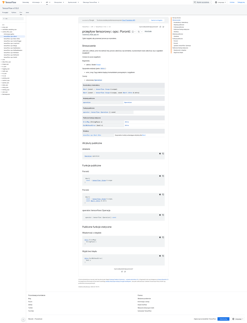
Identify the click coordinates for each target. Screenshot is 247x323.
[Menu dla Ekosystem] (64, 2)
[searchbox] (13, 18)
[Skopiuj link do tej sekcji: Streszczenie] (98, 46)
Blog (29, 298)
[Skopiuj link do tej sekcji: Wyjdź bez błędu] (99, 251)
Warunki (30, 319)
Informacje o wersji (143, 301)
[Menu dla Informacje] (42, 2)
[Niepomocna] (163, 26)
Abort (85, 89)
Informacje (36, 2)
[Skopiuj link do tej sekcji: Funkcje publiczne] (103, 166)
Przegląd (5, 12)
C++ (21, 12)
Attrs (103, 68)
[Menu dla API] (50, 2)
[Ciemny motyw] (160, 153)
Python (14, 12)
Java (27, 12)
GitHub (232, 2)
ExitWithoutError (89, 125)
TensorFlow (85, 26)
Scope (98, 65)
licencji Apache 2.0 (163, 279)
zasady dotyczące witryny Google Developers (118, 281)
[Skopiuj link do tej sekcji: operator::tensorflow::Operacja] (113, 210)
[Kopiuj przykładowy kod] (163, 153)
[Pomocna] (160, 26)
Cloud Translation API (128, 20)
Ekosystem (58, 2)
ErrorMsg (86, 122)
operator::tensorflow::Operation (95, 112)
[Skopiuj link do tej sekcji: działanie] (92, 149)
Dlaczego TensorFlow (90, 2)
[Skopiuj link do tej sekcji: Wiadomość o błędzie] (104, 233)
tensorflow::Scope (103, 89)
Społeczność (72, 2)
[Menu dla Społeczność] (79, 2)
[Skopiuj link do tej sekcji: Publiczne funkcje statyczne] (114, 227)
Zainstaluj (25, 2)
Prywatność (38, 319)
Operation (98, 80)
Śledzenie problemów (144, 298)
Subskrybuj (223, 319)
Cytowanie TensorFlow (144, 311)
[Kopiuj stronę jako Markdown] (139, 31)
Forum (30, 301)
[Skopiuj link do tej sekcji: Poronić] (91, 171)
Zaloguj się (241, 2)
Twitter (30, 308)
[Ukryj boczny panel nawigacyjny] (23, 319)
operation (87, 102)
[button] (12, 27)
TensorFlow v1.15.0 (10, 8)
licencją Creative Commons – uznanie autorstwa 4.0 (124, 279)
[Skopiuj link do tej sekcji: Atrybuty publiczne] (104, 143)
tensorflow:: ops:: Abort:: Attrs (92, 135)
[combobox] (202, 2)
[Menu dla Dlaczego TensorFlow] (99, 2)
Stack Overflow (142, 305)
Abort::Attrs (127, 93)
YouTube (31, 311)
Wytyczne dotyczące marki (146, 308)
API (47, 2)
